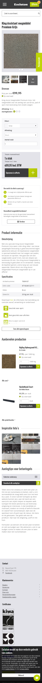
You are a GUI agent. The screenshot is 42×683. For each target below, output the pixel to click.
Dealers (4, 585)
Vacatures (5, 587)
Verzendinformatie (8, 595)
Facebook (8, 573)
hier (11, 300)
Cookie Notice (9, 669)
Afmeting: (8, 130)
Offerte (35, 4)
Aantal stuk (9, 140)
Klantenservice (7, 580)
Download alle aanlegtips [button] (12, 483)
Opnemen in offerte (26, 366)
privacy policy (24, 669)
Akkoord (21, 675)
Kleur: (7, 121)
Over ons (5, 592)
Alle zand (5, 380)
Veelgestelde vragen (9, 597)
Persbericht (39, 62)
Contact (5, 590)
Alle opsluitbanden (8, 420)
